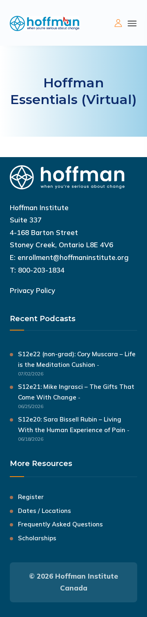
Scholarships (37, 538)
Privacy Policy (32, 290)
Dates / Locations (44, 511)
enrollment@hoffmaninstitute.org (73, 257)
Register (31, 497)
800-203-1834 (41, 270)
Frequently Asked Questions (60, 524)
